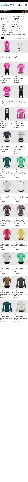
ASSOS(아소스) (18, 15)
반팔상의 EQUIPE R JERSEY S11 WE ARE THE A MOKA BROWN (20, 221)
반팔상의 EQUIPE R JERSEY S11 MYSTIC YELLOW (20, 245)
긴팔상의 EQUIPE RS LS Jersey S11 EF (20, 124)
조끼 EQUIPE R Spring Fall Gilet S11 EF (6, 57)
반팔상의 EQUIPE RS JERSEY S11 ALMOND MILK (6, 197)
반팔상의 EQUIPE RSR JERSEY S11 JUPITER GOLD (6, 293)
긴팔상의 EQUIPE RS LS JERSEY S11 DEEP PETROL (6, 318)
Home (2, 15)
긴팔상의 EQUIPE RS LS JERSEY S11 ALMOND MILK (20, 318)
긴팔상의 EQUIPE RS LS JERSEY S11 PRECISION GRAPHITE (21, 293)
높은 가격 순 (24, 38)
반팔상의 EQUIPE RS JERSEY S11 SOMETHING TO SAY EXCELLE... (6, 147)
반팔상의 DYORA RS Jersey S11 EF (6, 102)
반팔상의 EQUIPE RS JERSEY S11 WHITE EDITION (21, 197)
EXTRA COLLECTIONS (7, 16)
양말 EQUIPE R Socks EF (20, 57)
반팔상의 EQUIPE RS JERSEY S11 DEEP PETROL (6, 173)
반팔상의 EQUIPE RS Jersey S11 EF (20, 79)
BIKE (12, 15)
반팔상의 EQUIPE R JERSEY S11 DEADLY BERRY (6, 245)
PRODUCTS (7, 15)
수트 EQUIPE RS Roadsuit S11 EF (6, 79)
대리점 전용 (21, 1)
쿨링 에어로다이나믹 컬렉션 (19, 16)
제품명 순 (13, 38)
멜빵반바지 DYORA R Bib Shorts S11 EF (6, 124)
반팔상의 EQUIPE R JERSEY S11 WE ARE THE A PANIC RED (6, 221)
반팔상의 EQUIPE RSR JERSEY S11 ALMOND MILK (6, 269)
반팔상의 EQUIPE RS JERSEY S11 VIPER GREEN (21, 173)
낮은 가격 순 (19, 38)
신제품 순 (8, 38)
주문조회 (25, 1)
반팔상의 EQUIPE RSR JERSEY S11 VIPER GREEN (20, 269)
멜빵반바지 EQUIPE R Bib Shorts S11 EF (20, 102)
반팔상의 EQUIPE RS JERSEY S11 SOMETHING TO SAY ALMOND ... (20, 148)
